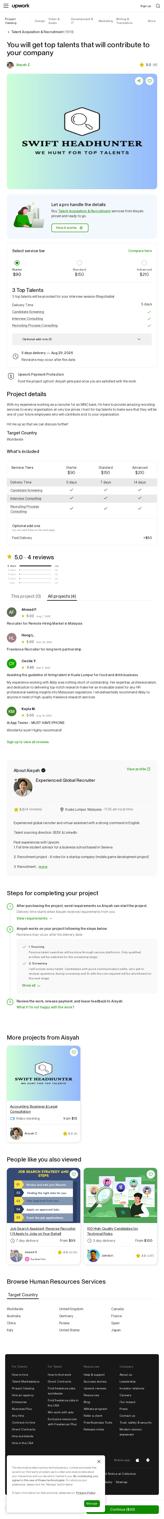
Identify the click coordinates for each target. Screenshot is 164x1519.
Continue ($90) (122, 1509)
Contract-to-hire (23, 1422)
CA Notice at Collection (119, 1473)
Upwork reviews (95, 1388)
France (116, 1316)
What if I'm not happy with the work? (45, 1007)
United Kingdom (71, 1309)
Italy (10, 1330)
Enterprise (19, 1402)
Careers (125, 1395)
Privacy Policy (85, 1492)
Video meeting (28, 1118)
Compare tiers (140, 251)
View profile (136, 769)
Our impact (128, 1402)
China (11, 1323)
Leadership (128, 1381)
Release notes (94, 1429)
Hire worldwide (23, 1436)
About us (126, 1374)
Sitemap (121, 1482)
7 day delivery (27, 1241)
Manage (92, 1503)
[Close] (99, 1461)
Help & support (94, 1374)
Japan (116, 1330)
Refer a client (93, 1415)
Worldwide (15, 1309)
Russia (64, 1323)
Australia (13, 1316)
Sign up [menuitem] (146, 6)
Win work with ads (60, 1412)
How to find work (59, 1374)
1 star (12, 582)
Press (123, 1409)
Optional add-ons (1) (37, 339)
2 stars (12, 578)
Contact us (127, 1415)
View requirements (32, 918)
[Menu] (6, 6)
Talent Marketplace (26, 1381)
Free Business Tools (98, 1422)
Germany (66, 1316)
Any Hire (18, 1415)
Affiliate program (95, 1409)
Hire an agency (23, 1395)
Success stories (95, 1381)
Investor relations (132, 1388)
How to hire (20, 1374)
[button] (82, 312)
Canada (117, 1309)
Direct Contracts (23, 1429)
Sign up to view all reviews (28, 742)
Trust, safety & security (136, 1422)
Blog (87, 1402)
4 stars (12, 569)
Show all (28, 985)
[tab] (26, 596)
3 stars (12, 574)
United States (69, 1330)
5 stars (12, 565)
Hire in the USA (22, 1443)
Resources (91, 1395)
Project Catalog (10, 21)
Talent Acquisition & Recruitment (84, 211)
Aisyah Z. (23, 65)
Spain (115, 1323)
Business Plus (22, 1409)
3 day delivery (104, 1241)
